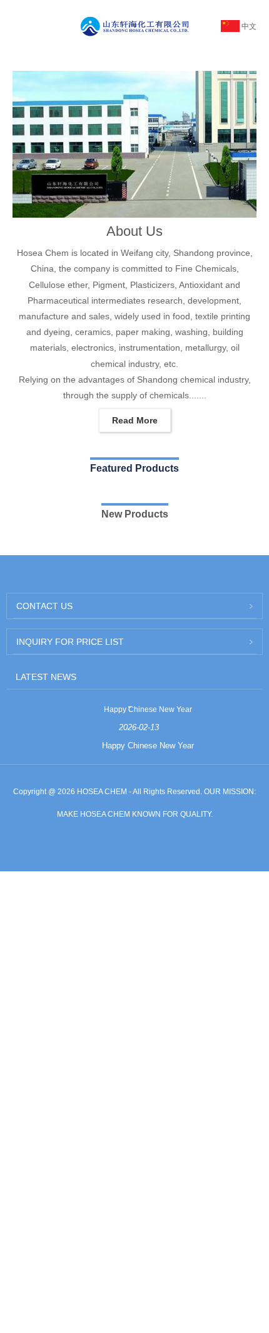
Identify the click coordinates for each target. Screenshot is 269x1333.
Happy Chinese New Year (148, 709)
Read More (135, 420)
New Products (134, 514)
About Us (134, 231)
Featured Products (134, 468)
